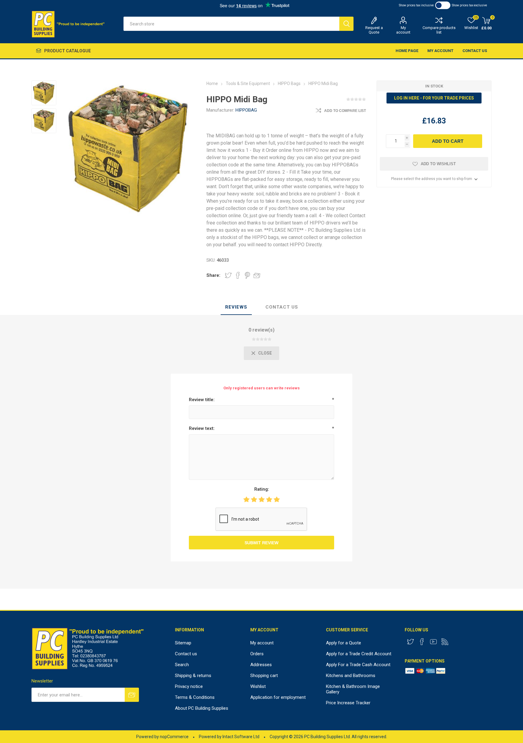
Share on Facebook (238, 275)
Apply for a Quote (343, 643)
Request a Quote (374, 29)
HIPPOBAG (246, 110)
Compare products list (439, 29)
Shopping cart (264, 675)
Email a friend (257, 275)
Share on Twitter (228, 275)
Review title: (202, 399)
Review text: (202, 428)
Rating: (261, 489)
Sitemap (183, 643)
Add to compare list (345, 111)
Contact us (474, 50)
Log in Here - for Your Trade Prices (434, 98)
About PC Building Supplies (201, 708)
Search (346, 24)
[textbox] (231, 24)
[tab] (236, 307)
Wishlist (258, 686)
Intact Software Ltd (240, 736)
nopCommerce (174, 736)
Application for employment (278, 697)
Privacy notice (189, 686)
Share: (213, 275)
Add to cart (447, 141)
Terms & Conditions (195, 697)
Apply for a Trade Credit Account (358, 653)
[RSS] (445, 641)
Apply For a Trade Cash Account (358, 664)
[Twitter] (410, 641)
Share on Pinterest (247, 275)
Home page (407, 50)
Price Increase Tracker (348, 702)
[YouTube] (433, 641)
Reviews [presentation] (236, 307)
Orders (257, 653)
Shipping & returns (193, 675)
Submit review (261, 542)
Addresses (261, 664)
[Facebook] (422, 641)
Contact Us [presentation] (281, 307)
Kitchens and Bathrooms (350, 675)
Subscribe (132, 695)
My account (403, 29)
